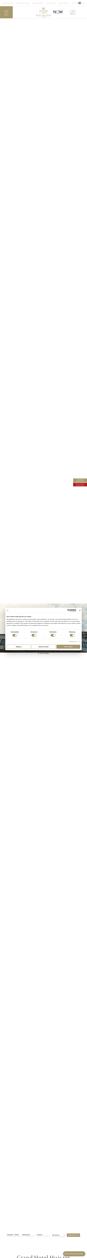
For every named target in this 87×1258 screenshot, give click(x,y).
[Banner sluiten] (79, 610)
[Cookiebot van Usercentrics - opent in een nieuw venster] (68, 610)
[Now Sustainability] (58, 12)
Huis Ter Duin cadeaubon (75, 1254)
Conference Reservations (80, 480)
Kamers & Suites (7, 3)
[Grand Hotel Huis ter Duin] (43, 12)
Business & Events (23, 3)
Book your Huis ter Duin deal (80, 484)
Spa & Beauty (63, 3)
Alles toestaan (68, 646)
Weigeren (18, 646)
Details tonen (73, 641)
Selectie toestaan (43, 646)
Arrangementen (37, 3)
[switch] (34, 635)
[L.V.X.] (72, 12)
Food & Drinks (51, 3)
